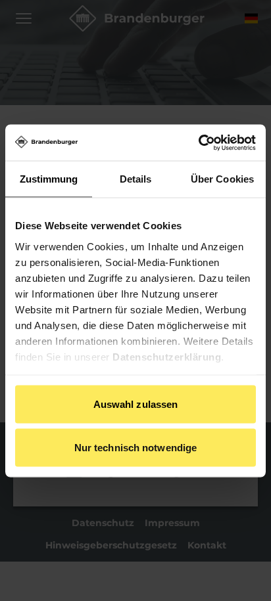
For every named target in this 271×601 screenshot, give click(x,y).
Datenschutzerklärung (166, 356)
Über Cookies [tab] (222, 179)
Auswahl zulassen (135, 404)
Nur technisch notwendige (135, 447)
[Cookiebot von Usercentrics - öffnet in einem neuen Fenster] (198, 142)
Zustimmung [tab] (49, 179)
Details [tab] (136, 179)
